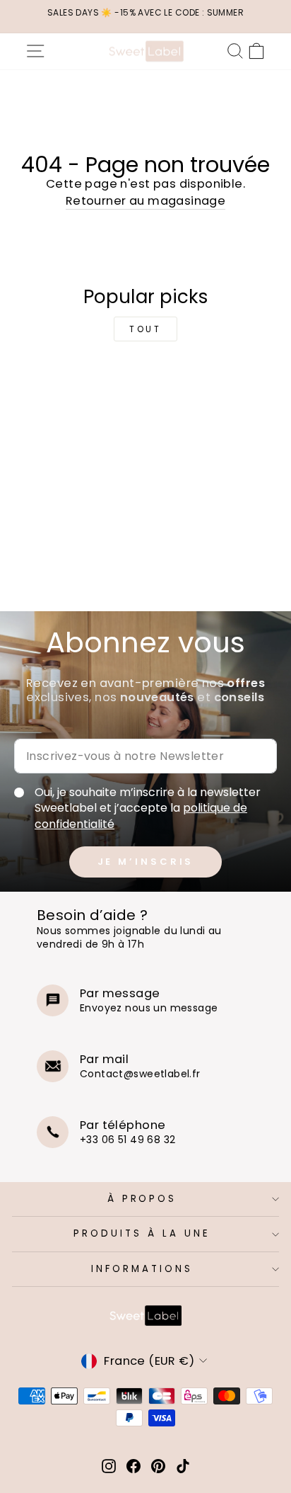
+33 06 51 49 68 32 (127, 1139)
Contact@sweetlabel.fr (140, 1074)
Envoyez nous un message (149, 1008)
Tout (145, 329)
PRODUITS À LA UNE (141, 1233)
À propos (142, 1198)
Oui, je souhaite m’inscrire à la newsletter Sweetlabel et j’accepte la (148, 808)
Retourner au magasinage (146, 201)
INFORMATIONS (142, 1269)
